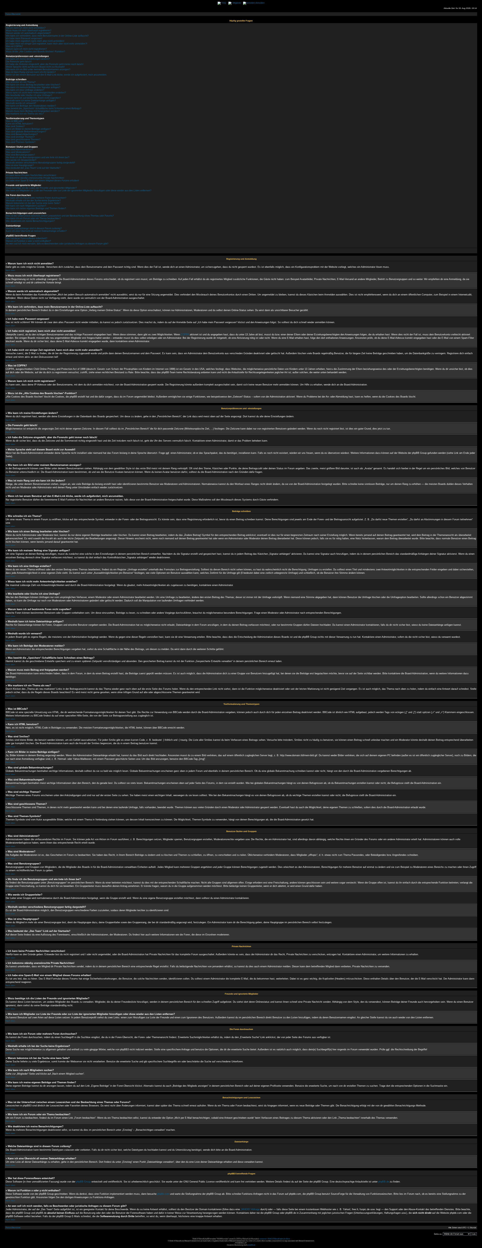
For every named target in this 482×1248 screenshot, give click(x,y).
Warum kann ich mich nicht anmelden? (26, 28)
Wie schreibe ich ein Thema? (21, 82)
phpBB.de (383, 1181)
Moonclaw (254, 1239)
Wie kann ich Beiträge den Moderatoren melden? (31, 106)
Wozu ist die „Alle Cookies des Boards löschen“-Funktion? (35, 51)
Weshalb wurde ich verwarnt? (21, 103)
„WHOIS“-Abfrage (250, 1209)
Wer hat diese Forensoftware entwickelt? (26, 238)
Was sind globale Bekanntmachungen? (26, 131)
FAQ (224, 3)
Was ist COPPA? (14, 46)
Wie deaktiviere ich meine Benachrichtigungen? (30, 221)
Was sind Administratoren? (19, 149)
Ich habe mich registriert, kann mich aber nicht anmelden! (35, 41)
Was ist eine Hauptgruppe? (20, 165)
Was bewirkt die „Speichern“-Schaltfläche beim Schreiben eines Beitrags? (43, 108)
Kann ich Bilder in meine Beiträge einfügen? (28, 129)
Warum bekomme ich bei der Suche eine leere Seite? (33, 203)
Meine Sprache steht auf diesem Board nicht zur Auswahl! (35, 67)
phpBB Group (83, 1181)
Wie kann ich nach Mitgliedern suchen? (26, 205)
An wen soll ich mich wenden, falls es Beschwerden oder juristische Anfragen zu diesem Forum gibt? (57, 243)
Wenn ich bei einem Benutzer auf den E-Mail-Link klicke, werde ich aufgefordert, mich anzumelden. (56, 74)
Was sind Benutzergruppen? (20, 154)
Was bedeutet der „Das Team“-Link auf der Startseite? (33, 168)
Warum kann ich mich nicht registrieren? (26, 49)
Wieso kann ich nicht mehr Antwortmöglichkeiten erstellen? (36, 92)
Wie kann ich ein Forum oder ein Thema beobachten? (33, 218)
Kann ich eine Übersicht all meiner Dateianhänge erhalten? (36, 231)
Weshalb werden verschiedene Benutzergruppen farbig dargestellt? (40, 162)
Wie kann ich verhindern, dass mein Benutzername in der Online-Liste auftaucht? (47, 35)
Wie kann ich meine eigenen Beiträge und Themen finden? (36, 208)
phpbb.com (163, 1193)
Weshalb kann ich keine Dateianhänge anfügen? (31, 100)
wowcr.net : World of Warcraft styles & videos (275, 1239)
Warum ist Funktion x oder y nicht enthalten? (28, 241)
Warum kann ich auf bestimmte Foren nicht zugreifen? (33, 98)
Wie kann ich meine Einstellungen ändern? (28, 59)
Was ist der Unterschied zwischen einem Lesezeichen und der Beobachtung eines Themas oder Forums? (60, 215)
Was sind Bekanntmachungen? (22, 134)
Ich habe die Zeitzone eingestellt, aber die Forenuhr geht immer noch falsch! (44, 64)
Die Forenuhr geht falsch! (19, 61)
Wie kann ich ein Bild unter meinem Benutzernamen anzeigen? (38, 69)
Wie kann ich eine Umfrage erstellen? (25, 90)
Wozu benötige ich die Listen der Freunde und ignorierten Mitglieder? (41, 188)
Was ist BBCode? (15, 121)
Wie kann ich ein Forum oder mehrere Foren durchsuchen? (36, 198)
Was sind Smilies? (15, 126)
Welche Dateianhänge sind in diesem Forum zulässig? (34, 228)
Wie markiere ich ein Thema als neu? (25, 113)
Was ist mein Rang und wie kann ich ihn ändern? (31, 72)
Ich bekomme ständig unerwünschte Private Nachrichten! (35, 178)
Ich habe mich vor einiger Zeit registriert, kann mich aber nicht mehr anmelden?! (46, 43)
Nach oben (10, 270)
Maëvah (245, 1239)
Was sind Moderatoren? (18, 152)
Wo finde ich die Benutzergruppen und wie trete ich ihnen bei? (37, 157)
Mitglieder (237, 3)
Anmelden (260, 3)
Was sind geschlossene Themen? (23, 139)
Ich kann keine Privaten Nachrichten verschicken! (31, 175)
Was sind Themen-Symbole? (20, 142)
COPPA (185, 334)
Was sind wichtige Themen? (20, 137)
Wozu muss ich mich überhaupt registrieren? (28, 30)
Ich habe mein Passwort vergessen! (24, 38)
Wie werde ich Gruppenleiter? (21, 160)
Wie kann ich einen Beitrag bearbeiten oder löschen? (33, 84)
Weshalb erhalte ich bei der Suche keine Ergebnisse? (33, 200)
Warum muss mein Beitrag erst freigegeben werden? (33, 111)
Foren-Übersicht (13, 14)
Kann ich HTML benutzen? (19, 123)
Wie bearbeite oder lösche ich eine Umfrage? (29, 95)
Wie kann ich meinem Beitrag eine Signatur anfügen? (33, 87)
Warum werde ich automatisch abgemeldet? (28, 33)
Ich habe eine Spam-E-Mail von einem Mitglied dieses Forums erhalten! (42, 180)
